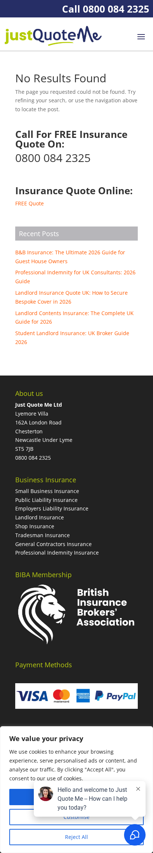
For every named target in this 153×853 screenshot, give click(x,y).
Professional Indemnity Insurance (57, 552)
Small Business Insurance (47, 491)
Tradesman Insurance (42, 535)
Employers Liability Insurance (51, 508)
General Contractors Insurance (53, 544)
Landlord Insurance (39, 517)
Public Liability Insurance (46, 499)
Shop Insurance (34, 526)
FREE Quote (29, 203)
